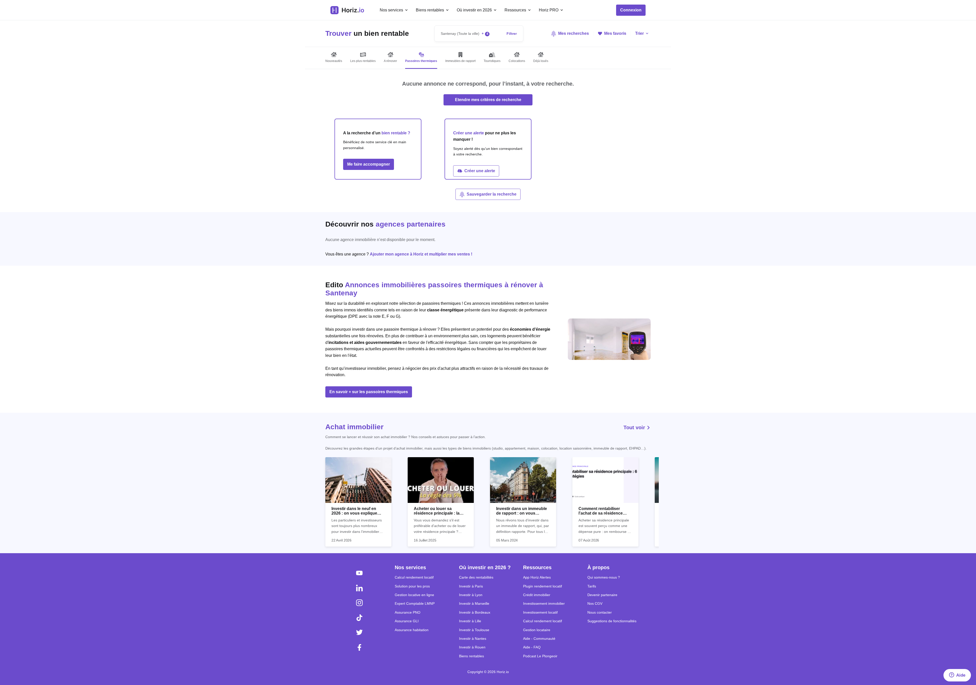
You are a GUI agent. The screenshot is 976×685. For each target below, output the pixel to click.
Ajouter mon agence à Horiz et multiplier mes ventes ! (421, 254)
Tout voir (635, 427)
